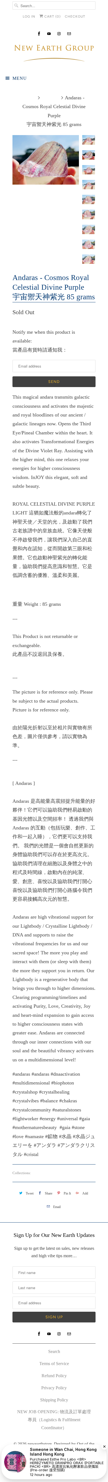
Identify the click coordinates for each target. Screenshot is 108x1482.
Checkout (75, 16)
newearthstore (40, 1444)
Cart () (52, 16)
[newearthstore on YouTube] (49, 34)
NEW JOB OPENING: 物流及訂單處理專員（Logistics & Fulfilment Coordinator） (54, 1419)
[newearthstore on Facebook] (39, 34)
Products (50, 97)
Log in (29, 16)
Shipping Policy (54, 1400)
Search (54, 1351)
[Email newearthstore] (69, 34)
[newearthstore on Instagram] (59, 34)
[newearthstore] (54, 54)
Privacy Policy (54, 1387)
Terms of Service (54, 1363)
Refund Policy (54, 1375)
